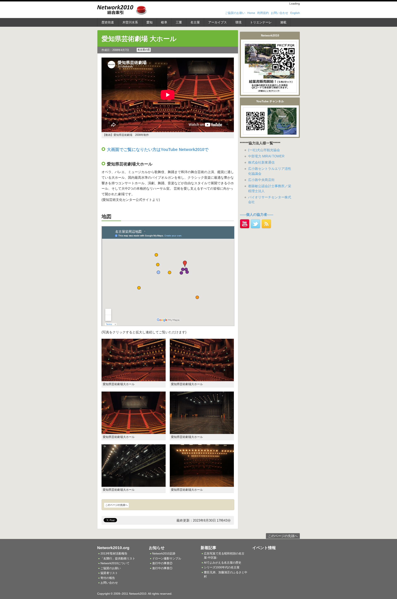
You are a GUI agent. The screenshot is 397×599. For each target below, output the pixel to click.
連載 (283, 22)
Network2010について (114, 563)
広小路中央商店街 (261, 180)
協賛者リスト (109, 573)
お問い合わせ (279, 12)
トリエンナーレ (261, 22)
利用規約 (263, 12)
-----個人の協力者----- (256, 215)
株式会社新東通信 (261, 162)
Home (251, 12)
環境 (238, 22)
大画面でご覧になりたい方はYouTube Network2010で (157, 149)
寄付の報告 (107, 578)
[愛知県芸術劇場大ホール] (134, 378)
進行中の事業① (162, 568)
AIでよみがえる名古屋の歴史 (222, 562)
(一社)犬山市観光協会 (264, 150)
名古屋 (195, 22)
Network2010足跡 (163, 553)
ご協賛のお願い (235, 12)
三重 (179, 22)
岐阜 (164, 22)
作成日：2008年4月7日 (115, 50)
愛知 (149, 22)
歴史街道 (108, 22)
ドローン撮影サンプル (166, 558)
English (295, 12)
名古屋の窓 (144, 49)
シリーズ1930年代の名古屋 (221, 567)
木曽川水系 (130, 22)
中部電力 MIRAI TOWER (266, 156)
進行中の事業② (162, 563)
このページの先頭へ (116, 505)
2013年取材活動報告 (113, 553)
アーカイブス (217, 22)
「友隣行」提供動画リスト (117, 558)
